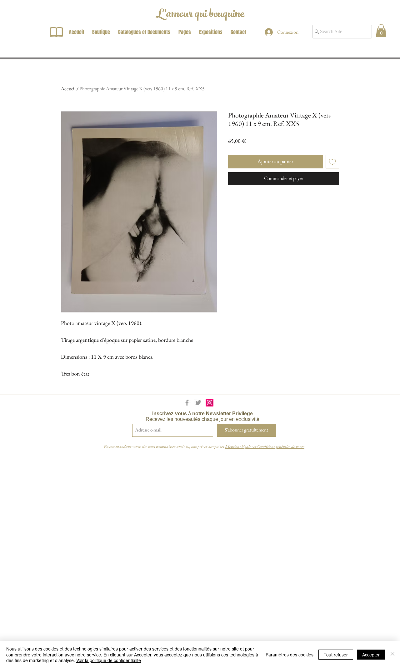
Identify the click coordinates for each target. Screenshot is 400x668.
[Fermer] (392, 654)
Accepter (371, 654)
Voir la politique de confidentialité (108, 660)
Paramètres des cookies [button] (289, 654)
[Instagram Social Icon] (209, 402)
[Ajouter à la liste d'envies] (332, 161)
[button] (381, 30)
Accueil (68, 88)
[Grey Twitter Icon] (198, 402)
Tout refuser (336, 654)
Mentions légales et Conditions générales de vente (264, 446)
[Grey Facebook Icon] (187, 402)
